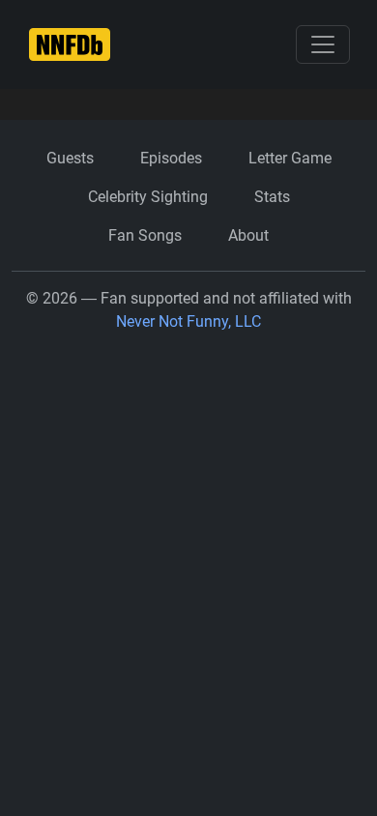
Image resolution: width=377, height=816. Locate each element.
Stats (272, 197)
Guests (70, 158)
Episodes (171, 158)
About (248, 235)
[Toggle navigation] (323, 44)
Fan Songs (145, 235)
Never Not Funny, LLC (188, 321)
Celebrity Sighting (148, 197)
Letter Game (290, 158)
